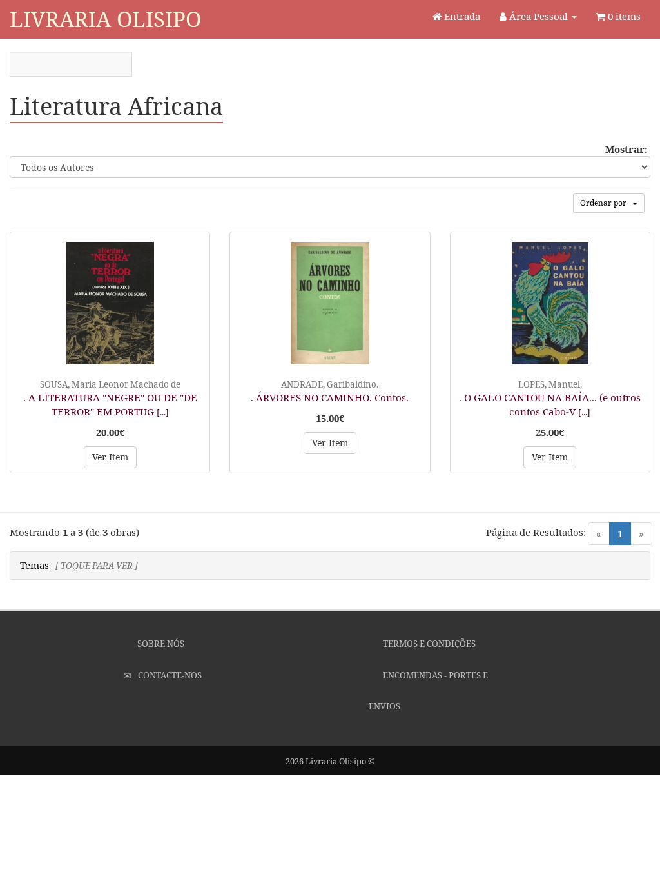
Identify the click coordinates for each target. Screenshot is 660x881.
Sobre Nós (159, 643)
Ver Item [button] (110, 457)
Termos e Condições (428, 643)
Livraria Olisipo (105, 19)
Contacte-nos (169, 675)
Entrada (461, 16)
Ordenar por (606, 202)
